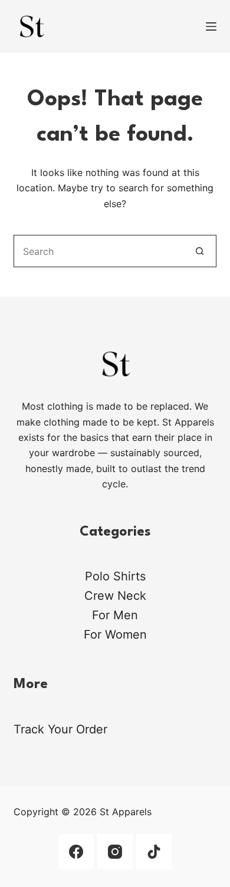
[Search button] (200, 251)
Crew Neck (115, 596)
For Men (115, 615)
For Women (115, 634)
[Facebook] (76, 851)
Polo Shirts (115, 576)
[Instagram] (115, 851)
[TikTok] (154, 851)
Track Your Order (60, 729)
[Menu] (211, 26)
